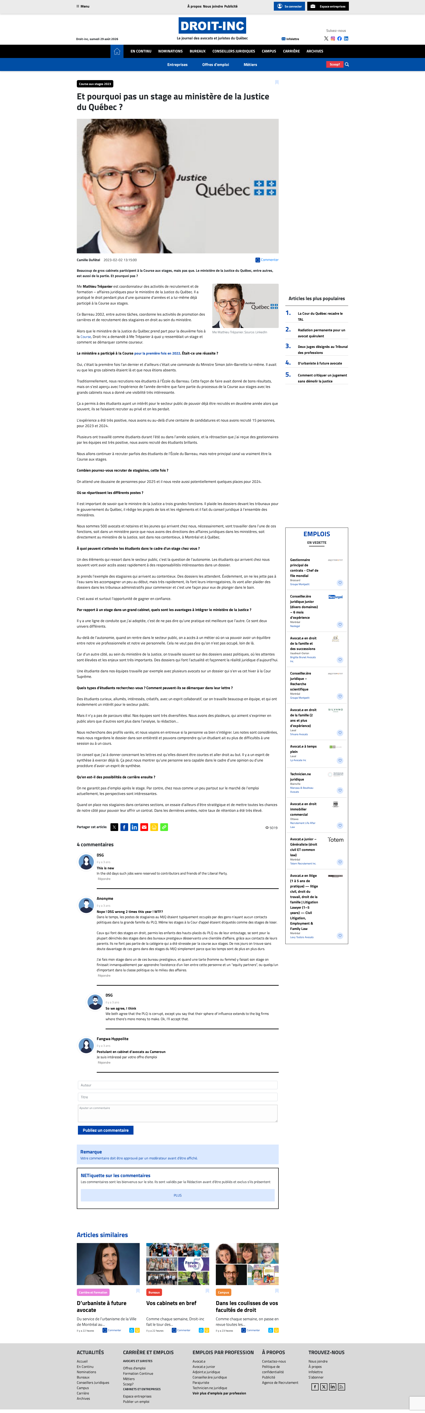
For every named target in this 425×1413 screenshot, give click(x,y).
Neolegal (295, 626)
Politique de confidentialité (273, 1369)
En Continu (141, 51)
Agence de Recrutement (280, 1382)
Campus (269, 51)
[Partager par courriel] (144, 827)
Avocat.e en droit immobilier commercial (303, 809)
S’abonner (316, 1377)
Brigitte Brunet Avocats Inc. (303, 659)
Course (86, 336)
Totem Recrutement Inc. (303, 863)
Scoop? (335, 64)
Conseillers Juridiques (233, 51)
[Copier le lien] (164, 827)
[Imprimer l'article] (137, 1329)
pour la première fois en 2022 (157, 353)
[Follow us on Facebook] (339, 38)
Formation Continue (138, 1373)
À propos (194, 6)
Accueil (82, 1361)
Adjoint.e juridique (206, 1371)
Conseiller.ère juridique (210, 1377)
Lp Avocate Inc (298, 760)
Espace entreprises (333, 6)
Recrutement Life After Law (302, 825)
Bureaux (198, 51)
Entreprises (177, 64)
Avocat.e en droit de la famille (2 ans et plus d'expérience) (303, 717)
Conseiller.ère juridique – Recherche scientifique (300, 681)
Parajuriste (201, 1382)
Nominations (170, 51)
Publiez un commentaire (106, 1130)
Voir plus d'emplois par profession (219, 1393)
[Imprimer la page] (154, 827)
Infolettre (292, 39)
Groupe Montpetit (299, 584)
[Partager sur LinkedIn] (134, 827)
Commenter (114, 1330)
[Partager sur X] (114, 827)
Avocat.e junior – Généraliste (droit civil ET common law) (303, 847)
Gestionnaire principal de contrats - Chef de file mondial (304, 567)
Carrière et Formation (93, 1292)
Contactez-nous (274, 1361)
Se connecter (293, 6)
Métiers (250, 64)
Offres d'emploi (215, 64)
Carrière (291, 51)
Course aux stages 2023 (95, 83)
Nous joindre (213, 6)
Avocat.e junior (204, 1366)
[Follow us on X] (326, 38)
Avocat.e (199, 1361)
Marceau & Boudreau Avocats (301, 790)
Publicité (231, 6)
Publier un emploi (136, 1401)
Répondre (104, 878)
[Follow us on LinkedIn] (346, 38)
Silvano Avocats (299, 734)
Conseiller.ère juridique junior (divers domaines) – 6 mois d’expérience (304, 607)
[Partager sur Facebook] (124, 827)
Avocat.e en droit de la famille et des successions (303, 643)
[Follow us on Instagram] (333, 38)
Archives (315, 51)
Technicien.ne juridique (300, 776)
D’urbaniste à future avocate (320, 363)
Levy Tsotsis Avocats (302, 937)
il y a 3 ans (103, 862)
